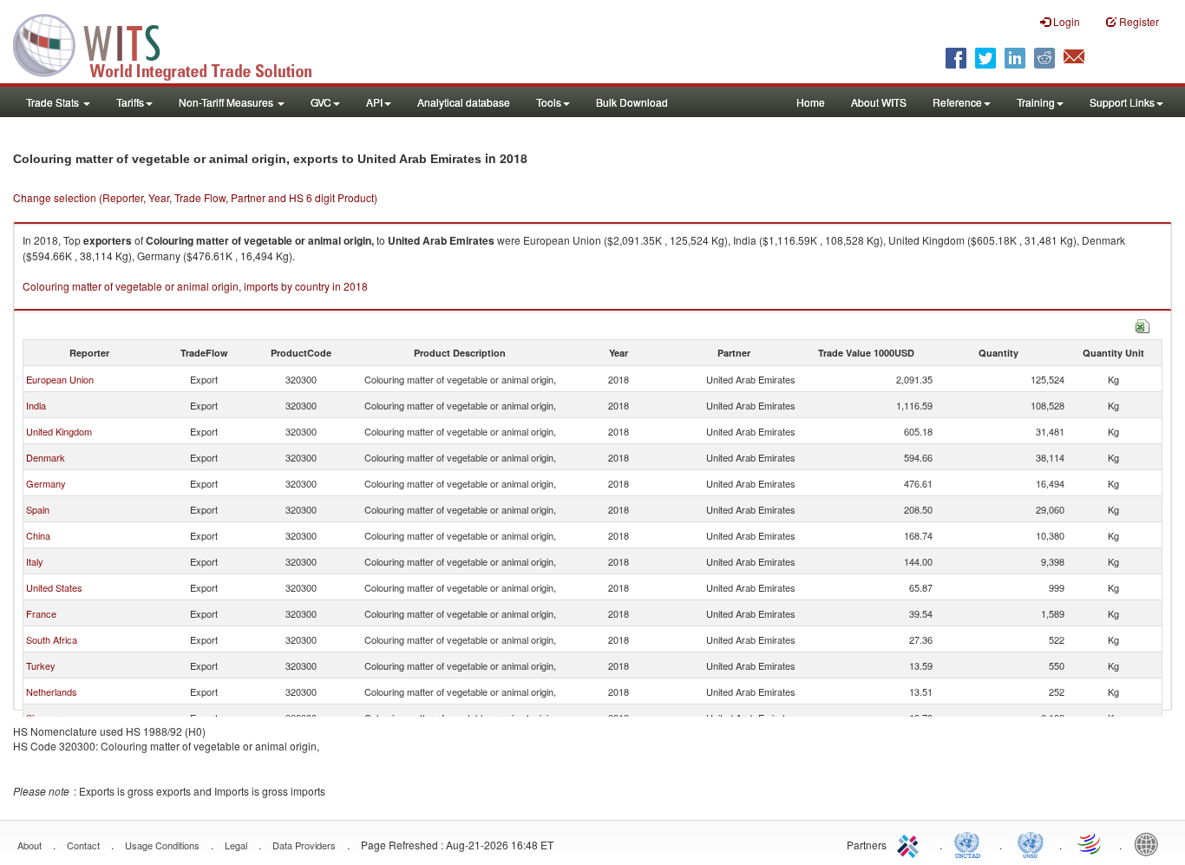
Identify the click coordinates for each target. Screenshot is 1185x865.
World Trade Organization (1090, 843)
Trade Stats (54, 102)
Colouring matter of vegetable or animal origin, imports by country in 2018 (195, 286)
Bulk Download (632, 102)
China (38, 535)
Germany (46, 483)
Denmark (45, 457)
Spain (37, 509)
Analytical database (463, 102)
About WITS (879, 102)
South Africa (51, 639)
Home (810, 102)
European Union (60, 379)
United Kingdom (59, 431)
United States (54, 587)
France (41, 613)
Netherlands (51, 691)
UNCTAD (970, 843)
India (36, 405)
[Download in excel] (1142, 324)
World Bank (1150, 843)
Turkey (41, 665)
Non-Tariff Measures (227, 102)
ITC (911, 843)
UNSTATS (1030, 843)
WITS (173, 43)
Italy (34, 561)
